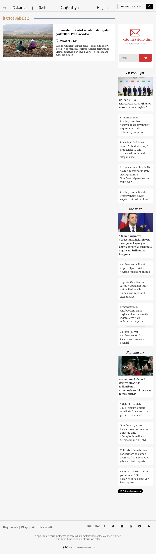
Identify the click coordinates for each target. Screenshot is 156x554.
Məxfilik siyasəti (41, 527)
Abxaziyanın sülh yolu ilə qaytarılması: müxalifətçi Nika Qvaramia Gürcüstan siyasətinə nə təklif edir (135, 174)
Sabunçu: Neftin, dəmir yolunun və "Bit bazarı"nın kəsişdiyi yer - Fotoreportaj (135, 477)
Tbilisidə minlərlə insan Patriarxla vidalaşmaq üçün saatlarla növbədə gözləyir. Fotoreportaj (134, 456)
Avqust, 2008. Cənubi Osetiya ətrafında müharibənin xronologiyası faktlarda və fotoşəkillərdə (135, 386)
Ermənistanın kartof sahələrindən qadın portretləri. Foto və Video (83, 32)
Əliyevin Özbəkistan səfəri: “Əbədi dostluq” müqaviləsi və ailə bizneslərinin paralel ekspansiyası (134, 149)
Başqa (102, 7)
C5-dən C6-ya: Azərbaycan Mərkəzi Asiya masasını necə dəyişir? (135, 103)
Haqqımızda (10, 527)
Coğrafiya (70, 7)
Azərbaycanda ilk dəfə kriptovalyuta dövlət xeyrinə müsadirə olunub (135, 196)
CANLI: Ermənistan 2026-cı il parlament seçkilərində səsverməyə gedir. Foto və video (134, 410)
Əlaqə (24, 527)
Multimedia (135, 352)
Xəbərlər (19, 7)
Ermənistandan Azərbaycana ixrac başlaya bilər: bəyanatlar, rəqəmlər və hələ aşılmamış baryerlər (135, 125)
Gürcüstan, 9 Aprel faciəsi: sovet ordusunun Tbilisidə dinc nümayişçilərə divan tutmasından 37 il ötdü (134, 432)
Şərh (42, 7)
